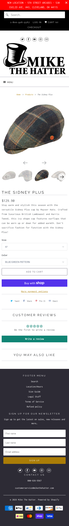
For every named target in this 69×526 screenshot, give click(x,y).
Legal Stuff (34, 396)
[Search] (7, 15)
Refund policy (34, 406)
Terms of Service (34, 401)
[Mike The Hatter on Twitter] (22, 39)
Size (4, 240)
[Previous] (25, 162)
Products (29, 95)
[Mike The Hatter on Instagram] (40, 39)
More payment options (34, 291)
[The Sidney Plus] (34, 130)
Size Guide (34, 391)
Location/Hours (34, 386)
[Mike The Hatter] (34, 58)
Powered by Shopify (48, 500)
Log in (37, 22)
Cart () (52, 22)
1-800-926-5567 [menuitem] (20, 22)
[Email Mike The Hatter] (46, 39)
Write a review (34, 338)
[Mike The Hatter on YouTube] (34, 39)
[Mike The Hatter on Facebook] (28, 39)
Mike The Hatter (27, 500)
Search (34, 381)
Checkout (34, 27)
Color (5, 255)
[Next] (44, 162)
